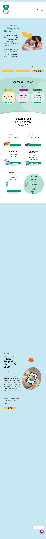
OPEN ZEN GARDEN (14, 191)
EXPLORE (9, 102)
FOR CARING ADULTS (7, 71)
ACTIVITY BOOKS (34, 163)
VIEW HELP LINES (33, 192)
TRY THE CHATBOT (35, 144)
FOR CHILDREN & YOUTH (23, 71)
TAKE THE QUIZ (15, 163)
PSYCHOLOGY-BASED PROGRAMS (38, 71)
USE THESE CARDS (15, 144)
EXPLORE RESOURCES (9, 408)
